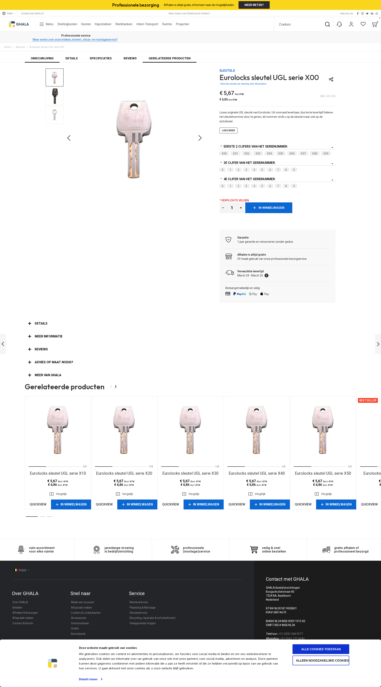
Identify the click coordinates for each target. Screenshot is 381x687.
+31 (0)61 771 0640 (292, 638)
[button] (69, 138)
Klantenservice (139, 602)
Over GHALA (20, 602)
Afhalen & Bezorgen (25, 612)
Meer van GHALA (48, 375)
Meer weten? (254, 5)
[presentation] (34, 429)
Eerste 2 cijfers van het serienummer (255, 146)
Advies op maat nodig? (54, 362)
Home (7, 47)
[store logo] (19, 24)
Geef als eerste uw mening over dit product (243, 83)
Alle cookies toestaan (321, 649)
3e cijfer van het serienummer (249, 163)
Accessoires (78, 617)
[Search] (327, 24)
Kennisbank (78, 633)
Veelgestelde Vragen (143, 623)
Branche (20, 47)
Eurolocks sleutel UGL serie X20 (124, 429)
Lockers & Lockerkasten (86, 612)
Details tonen (88, 679)
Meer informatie (49, 336)
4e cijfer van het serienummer (249, 179)
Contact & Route (23, 623)
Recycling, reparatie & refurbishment (152, 617)
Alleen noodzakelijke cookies (322, 660)
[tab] (190, 324)
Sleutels (227, 70)
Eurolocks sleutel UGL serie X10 (58, 429)
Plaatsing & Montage (143, 607)
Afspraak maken (23, 617)
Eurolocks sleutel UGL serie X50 (323, 429)
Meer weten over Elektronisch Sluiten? (189, 13)
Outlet (75, 628)
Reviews (41, 349)
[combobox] (303, 24)
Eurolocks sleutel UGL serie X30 (190, 429)
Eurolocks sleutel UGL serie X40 (256, 429)
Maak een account (82, 602)
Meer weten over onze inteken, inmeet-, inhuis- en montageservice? (190, 39)
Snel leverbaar (80, 623)
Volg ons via (346, 13)
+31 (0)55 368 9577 (290, 633)
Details (41, 323)
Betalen (17, 607)
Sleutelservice (138, 612)
